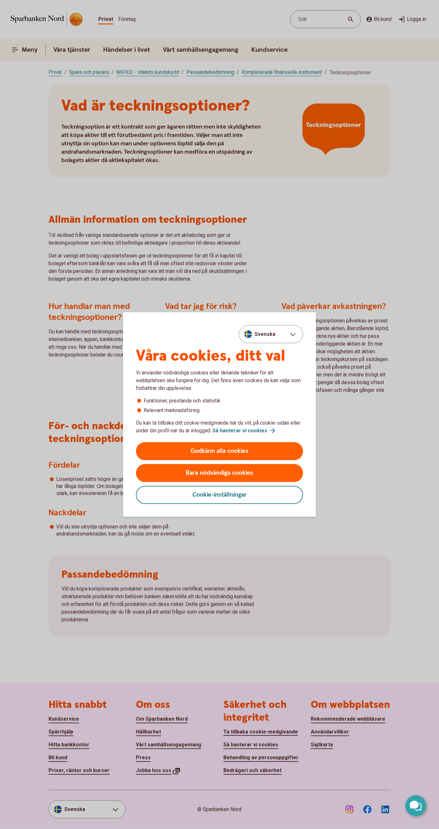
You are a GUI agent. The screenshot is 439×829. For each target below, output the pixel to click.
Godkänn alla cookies (219, 451)
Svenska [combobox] (265, 334)
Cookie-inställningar (220, 495)
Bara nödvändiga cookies (219, 473)
